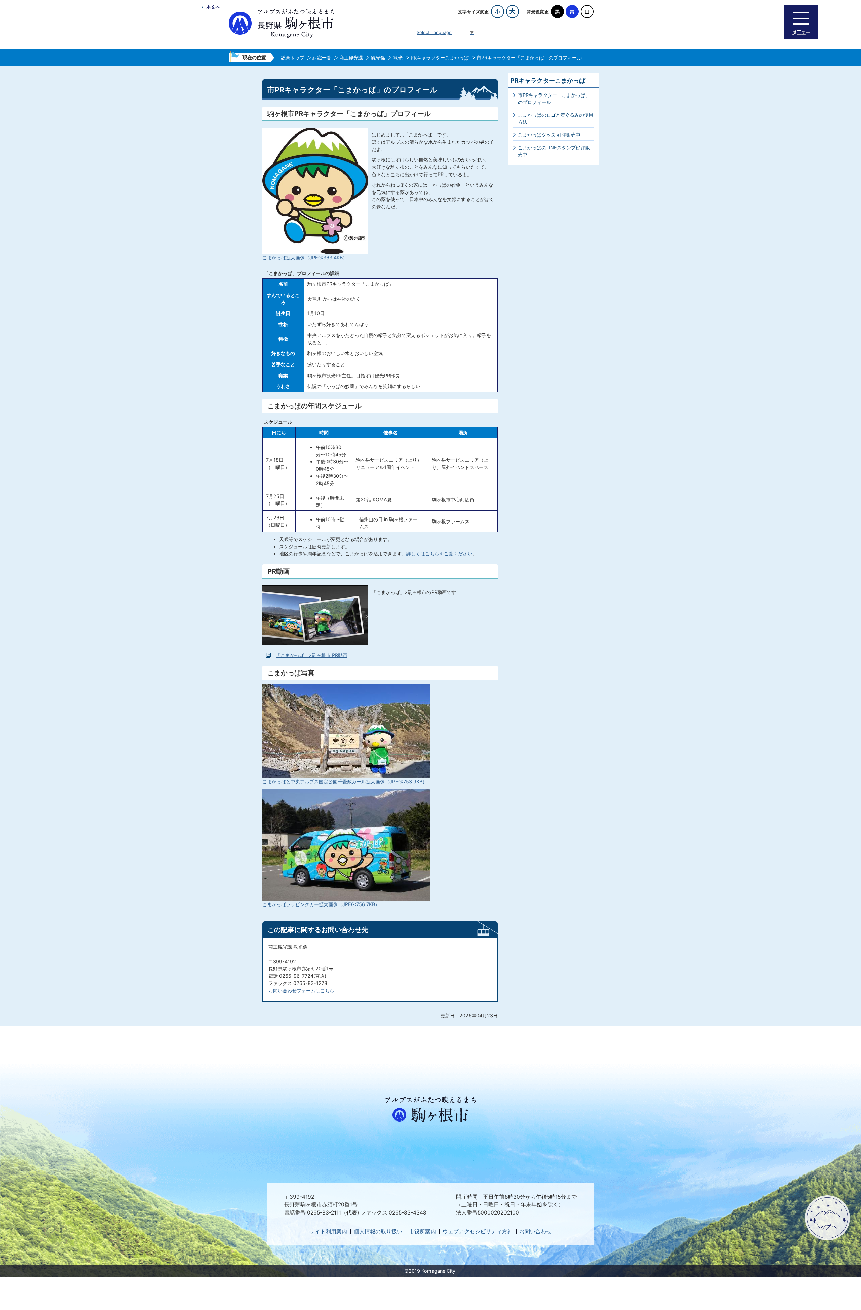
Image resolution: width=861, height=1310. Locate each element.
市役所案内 (422, 1231)
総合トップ (292, 58)
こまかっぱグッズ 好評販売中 (549, 135)
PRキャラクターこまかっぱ (440, 58)
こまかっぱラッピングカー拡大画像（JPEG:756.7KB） (321, 904)
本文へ (213, 7)
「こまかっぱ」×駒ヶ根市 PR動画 (311, 655)
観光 (398, 58)
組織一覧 (321, 58)
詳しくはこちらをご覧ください (439, 553)
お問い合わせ (535, 1231)
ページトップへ (827, 1217)
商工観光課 (351, 58)
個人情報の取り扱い (378, 1231)
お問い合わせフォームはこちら (301, 990)
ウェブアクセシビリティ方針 (478, 1231)
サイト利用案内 (328, 1231)
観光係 (378, 58)
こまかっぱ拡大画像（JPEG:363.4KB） (304, 257)
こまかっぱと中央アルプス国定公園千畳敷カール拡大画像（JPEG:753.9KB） (344, 781)
